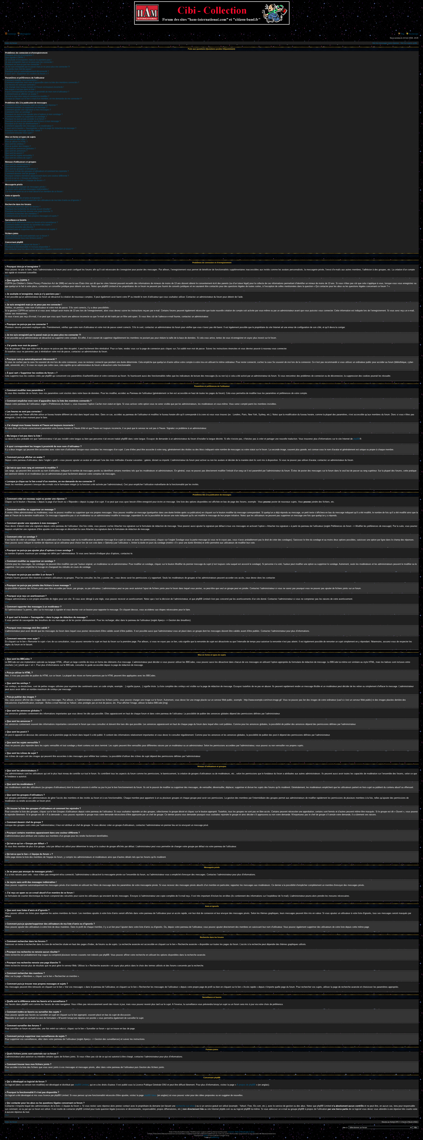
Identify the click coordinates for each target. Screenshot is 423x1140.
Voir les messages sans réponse (385, 43)
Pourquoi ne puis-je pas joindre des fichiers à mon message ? (33, 121)
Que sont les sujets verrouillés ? (19, 155)
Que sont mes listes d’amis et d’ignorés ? (23, 198)
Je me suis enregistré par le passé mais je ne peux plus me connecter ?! (37, 67)
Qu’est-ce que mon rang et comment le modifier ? (27, 96)
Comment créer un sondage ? (18, 112)
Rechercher (413, 34)
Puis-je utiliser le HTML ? (16, 141)
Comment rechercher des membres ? (21, 214)
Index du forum (11, 43)
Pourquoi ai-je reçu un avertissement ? (22, 123)
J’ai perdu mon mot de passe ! (18, 69)
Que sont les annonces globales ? (20, 148)
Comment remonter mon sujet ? (19, 133)
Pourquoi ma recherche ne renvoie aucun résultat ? (28, 209)
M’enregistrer (25, 34)
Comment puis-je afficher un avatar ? (21, 94)
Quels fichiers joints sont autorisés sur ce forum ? (27, 236)
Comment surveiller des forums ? (20, 227)
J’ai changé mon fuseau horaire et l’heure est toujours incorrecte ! (34, 87)
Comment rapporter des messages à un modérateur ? (29, 126)
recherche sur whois (185, 1106)
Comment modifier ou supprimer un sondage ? (26, 117)
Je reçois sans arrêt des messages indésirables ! (27, 189)
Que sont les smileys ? (15, 144)
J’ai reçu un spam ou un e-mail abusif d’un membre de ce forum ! (34, 191)
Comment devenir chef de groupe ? (21, 173)
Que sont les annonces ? (16, 151)
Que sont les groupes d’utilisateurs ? (21, 169)
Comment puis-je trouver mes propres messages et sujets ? (31, 216)
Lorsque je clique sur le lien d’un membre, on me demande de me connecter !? (43, 98)
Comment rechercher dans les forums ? (22, 207)
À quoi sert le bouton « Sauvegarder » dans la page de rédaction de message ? (40, 128)
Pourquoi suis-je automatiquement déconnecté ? (27, 71)
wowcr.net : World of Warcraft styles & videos (241, 1132)
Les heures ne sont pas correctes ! (20, 85)
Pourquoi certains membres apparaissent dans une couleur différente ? (37, 176)
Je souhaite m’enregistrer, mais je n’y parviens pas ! (28, 60)
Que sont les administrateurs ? (18, 164)
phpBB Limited (82, 1084)
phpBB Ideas (150, 1095)
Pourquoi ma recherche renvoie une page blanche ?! (29, 211)
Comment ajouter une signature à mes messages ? (28, 110)
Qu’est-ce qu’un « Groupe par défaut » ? (23, 178)
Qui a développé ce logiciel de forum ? (22, 244)
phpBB (356, 439)
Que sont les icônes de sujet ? (18, 158)
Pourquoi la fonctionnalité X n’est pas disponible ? (27, 247)
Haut (7, 276)
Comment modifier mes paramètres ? (21, 80)
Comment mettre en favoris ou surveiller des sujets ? (28, 225)
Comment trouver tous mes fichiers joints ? (24, 238)
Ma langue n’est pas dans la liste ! (20, 89)
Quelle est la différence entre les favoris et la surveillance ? (31, 222)
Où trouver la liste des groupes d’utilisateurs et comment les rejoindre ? (37, 171)
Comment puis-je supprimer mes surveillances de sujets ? (31, 229)
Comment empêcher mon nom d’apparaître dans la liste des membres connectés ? (42, 82)
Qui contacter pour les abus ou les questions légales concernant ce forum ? (39, 249)
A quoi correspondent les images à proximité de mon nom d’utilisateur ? (37, 92)
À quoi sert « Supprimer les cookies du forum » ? (27, 74)
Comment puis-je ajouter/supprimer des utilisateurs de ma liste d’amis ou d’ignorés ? (43, 200)
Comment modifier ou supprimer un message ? (26, 107)
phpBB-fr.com (215, 1137)
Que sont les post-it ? (14, 153)
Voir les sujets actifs (409, 43)
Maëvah (215, 1132)
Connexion (12, 34)
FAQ (402, 34)
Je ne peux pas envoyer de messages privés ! (25, 187)
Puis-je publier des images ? (18, 146)
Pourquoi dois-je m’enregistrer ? (19, 55)
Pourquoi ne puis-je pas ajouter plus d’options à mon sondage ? (34, 114)
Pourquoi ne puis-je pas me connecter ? (23, 64)
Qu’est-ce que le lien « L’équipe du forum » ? (25, 180)
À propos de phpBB (246, 1084)
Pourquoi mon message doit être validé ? (23, 130)
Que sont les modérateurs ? (17, 166)
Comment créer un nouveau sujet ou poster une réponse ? (31, 105)
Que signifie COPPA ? (15, 57)
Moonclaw (223, 1132)
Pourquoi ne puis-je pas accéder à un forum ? (25, 119)
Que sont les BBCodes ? (16, 139)
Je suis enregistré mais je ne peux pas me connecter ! (29, 62)
